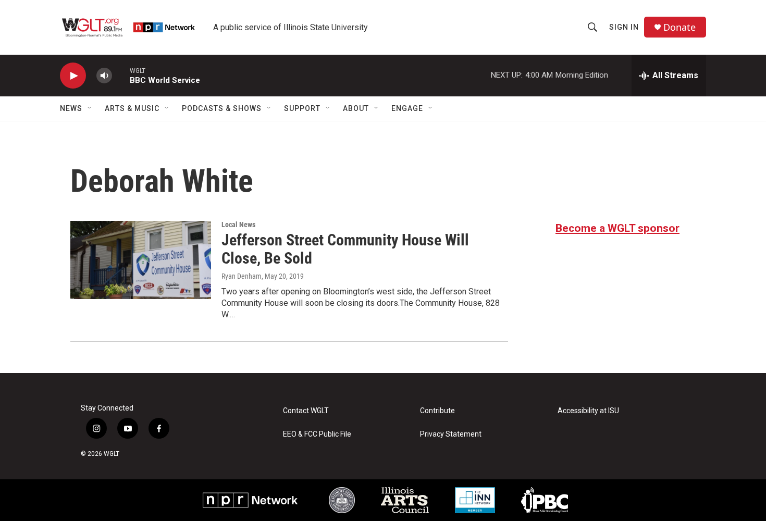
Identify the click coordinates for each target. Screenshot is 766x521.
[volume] (104, 76)
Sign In (624, 27)
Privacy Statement (450, 434)
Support (302, 108)
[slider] (120, 75)
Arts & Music (132, 108)
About (356, 108)
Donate (679, 27)
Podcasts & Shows (222, 108)
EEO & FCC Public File (317, 434)
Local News (238, 224)
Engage (407, 108)
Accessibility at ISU (588, 411)
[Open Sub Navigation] (90, 108)
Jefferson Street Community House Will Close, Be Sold (345, 249)
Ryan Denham (241, 276)
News (71, 108)
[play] (73, 76)
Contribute (437, 411)
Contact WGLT (306, 411)
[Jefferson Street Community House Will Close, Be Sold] (140, 260)
